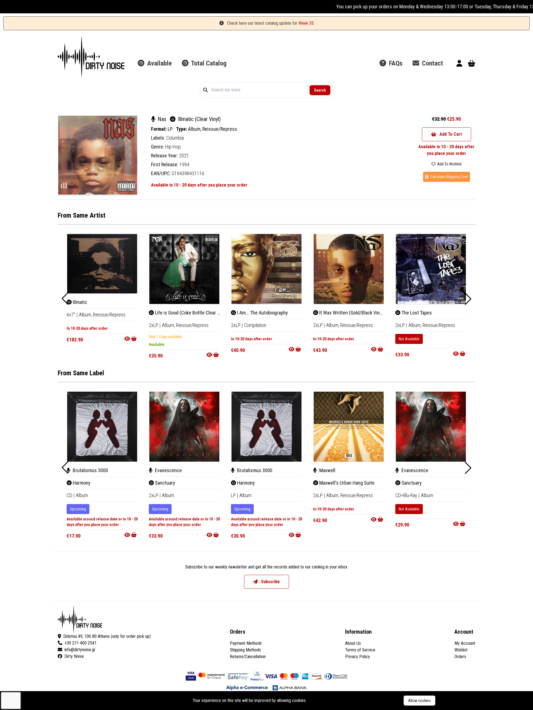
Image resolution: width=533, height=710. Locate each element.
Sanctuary (164, 483)
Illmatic (79, 302)
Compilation (255, 325)
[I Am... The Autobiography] (266, 268)
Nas (162, 119)
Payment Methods (246, 643)
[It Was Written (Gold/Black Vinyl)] (348, 268)
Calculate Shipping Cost (448, 177)
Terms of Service (360, 650)
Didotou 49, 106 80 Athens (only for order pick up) (107, 636)
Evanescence (168, 470)
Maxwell (326, 470)
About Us (353, 643)
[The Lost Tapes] (430, 268)
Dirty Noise (74, 656)
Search (320, 90)
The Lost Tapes (416, 313)
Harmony (81, 483)
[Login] (459, 64)
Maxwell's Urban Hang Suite (346, 483)
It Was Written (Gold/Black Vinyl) (351, 313)
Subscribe (270, 581)
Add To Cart (450, 134)
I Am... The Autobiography (262, 313)
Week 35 (306, 23)
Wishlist (460, 650)
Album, (195, 129)
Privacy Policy (357, 656)
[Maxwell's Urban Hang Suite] (348, 426)
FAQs (395, 63)
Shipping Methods (245, 650)
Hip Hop (173, 147)
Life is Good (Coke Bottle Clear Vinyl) (191, 313)
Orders (460, 656)
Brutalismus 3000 (90, 470)
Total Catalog (208, 63)
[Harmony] (102, 426)
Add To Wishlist (449, 164)
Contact (431, 63)
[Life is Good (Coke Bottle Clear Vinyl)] (184, 268)
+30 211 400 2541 (80, 643)
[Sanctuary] (184, 426)
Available (158, 63)
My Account (464, 643)
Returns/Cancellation (248, 656)
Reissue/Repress (219, 129)
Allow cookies (419, 700)
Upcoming (78, 509)
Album (82, 495)
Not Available (409, 339)
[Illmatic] (102, 263)
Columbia (175, 138)
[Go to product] (131, 338)
